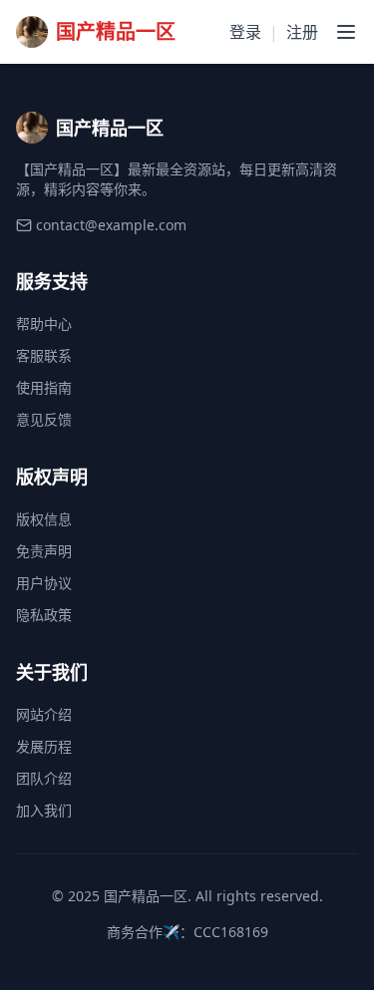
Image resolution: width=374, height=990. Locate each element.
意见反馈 (44, 419)
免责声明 (44, 550)
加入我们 (44, 810)
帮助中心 (44, 323)
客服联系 (44, 355)
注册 (302, 32)
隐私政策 (44, 614)
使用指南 (44, 387)
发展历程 (44, 746)
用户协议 (44, 582)
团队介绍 (44, 778)
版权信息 (44, 518)
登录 (245, 32)
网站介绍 (44, 714)
